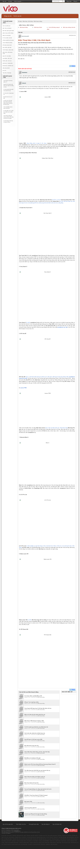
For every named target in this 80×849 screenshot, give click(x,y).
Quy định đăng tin (46, 824)
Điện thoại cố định (38, 27)
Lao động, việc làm (7, 58)
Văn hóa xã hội (6, 68)
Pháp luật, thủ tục (7, 60)
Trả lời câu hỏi (17, 16)
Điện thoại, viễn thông (8, 33)
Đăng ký (75, 1)
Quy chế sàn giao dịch (8, 824)
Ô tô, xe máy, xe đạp (7, 37)
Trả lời (73, 66)
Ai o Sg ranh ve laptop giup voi (8, 94)
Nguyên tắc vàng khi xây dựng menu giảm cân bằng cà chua (8, 85)
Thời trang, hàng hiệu (8, 49)
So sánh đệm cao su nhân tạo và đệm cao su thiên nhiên (8, 112)
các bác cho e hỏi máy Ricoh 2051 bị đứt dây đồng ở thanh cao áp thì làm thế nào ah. (7, 102)
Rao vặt (4, 1)
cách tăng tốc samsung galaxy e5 (7, 81)
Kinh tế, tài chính (7, 56)
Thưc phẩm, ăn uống (7, 42)
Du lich (4, 70)
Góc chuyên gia (6, 25)
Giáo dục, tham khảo (7, 63)
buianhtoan (24, 72)
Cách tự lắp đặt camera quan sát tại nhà (7, 107)
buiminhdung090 (25, 36)
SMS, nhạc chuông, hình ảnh (69, 27)
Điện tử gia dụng (7, 35)
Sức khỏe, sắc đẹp (7, 47)
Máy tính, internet (7, 28)
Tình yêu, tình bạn (7, 72)
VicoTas (11, 8)
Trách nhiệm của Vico (21, 824)
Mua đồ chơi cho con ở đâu (7, 97)
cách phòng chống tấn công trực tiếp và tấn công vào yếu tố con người (8, 117)
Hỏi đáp (10, 1)
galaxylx (24, 83)
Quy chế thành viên (57, 824)
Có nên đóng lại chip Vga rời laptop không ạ (8, 121)
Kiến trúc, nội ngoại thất (7, 53)
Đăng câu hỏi (7, 16)
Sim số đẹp (4, 840)
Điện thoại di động (24, 27)
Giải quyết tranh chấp (34, 824)
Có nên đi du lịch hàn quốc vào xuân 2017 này (8, 90)
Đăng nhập (69, 1)
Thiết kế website (17, 1)
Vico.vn (9, 833)
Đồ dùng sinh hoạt (7, 45)
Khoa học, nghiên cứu (8, 65)
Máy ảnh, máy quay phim (8, 30)
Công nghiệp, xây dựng (8, 40)
